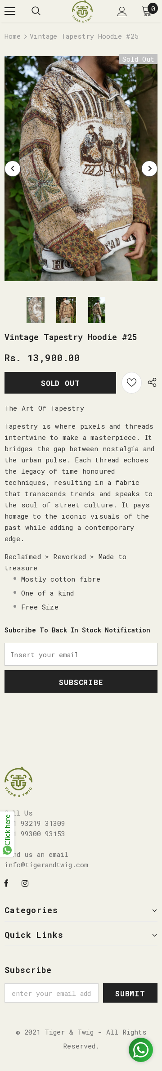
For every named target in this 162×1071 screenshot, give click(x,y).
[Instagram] (25, 882)
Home (12, 35)
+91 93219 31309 (34, 823)
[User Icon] (122, 11)
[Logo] (82, 11)
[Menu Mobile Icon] (9, 11)
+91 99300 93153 (34, 833)
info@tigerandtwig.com (46, 864)
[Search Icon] (36, 11)
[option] (81, 168)
